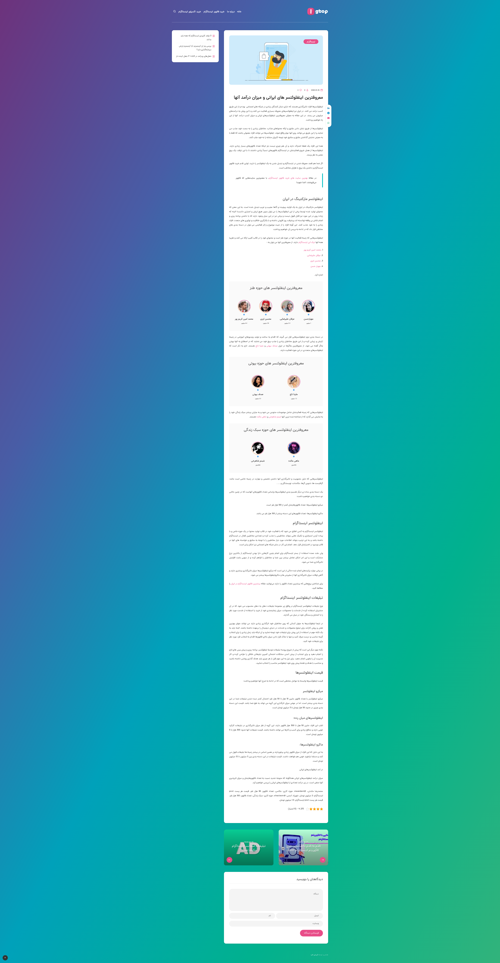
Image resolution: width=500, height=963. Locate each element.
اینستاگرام (311, 41)
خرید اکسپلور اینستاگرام (190, 12)
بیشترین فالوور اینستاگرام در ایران (245, 584)
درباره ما (231, 12)
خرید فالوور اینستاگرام (214, 12)
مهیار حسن (315, 266)
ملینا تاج (260, 346)
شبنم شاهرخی (275, 417)
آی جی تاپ (314, 955)
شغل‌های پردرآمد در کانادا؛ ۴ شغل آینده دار (193, 56)
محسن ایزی (315, 261)
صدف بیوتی (271, 346)
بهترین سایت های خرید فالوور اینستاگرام (288, 178)
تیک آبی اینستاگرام (307, 242)
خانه (239, 12)
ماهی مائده (262, 417)
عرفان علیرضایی (313, 255)
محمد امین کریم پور (312, 250)
